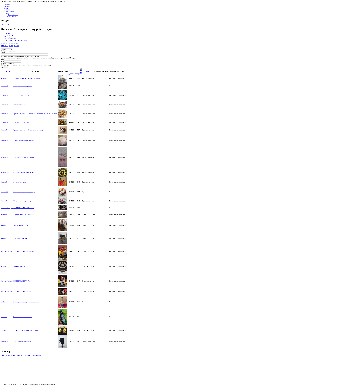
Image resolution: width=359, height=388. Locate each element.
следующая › (29, 355)
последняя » (37, 355)
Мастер (3, 52)
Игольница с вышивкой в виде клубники (26, 78)
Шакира (3, 330)
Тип (2, 47)
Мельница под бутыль (20, 225)
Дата (2, 59)
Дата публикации (74, 74)
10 (23, 355)
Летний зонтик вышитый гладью (24, 141)
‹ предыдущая (10, 355)
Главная (7, 5)
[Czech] (4, 44)
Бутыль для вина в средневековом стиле (26, 302)
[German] (12, 44)
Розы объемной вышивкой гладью (24, 192)
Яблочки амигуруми (20, 182)
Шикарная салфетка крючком (22, 86)
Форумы (7, 6)
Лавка (6, 8)
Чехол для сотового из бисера (22, 342)
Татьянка (4, 214)
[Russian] (2, 44)
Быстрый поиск (13, 15)
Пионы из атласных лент (21, 122)
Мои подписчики (10, 38)
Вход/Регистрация (10, 16)
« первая (3, 355)
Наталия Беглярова (7, 208)
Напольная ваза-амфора (21, 238)
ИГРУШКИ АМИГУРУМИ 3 (22, 291)
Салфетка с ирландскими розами (23, 172)
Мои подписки (9, 37)
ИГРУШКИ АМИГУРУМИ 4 (22, 281)
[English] (7, 44)
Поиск (6, 13)
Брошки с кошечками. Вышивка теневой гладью (28, 130)
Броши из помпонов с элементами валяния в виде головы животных (35, 114)
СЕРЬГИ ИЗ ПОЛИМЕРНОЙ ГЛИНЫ (25, 330)
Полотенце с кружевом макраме (23, 157)
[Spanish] (17, 44)
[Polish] (15, 44)
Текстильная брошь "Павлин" (22, 317)
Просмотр (7, 33)
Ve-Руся (3, 302)
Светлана (4, 317)
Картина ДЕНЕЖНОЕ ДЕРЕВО (23, 214)
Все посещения (9, 35)
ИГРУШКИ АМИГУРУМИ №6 (23, 208)
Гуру (8, 24)
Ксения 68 (4, 78)
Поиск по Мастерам (16, 40)
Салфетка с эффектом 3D (21, 95)
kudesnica (4, 266)
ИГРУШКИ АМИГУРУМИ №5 (23, 251)
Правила (7, 10)
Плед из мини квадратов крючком (24, 201)
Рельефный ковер (19, 266)
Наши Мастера (9, 11)
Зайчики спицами (19, 105)
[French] (10, 44)
